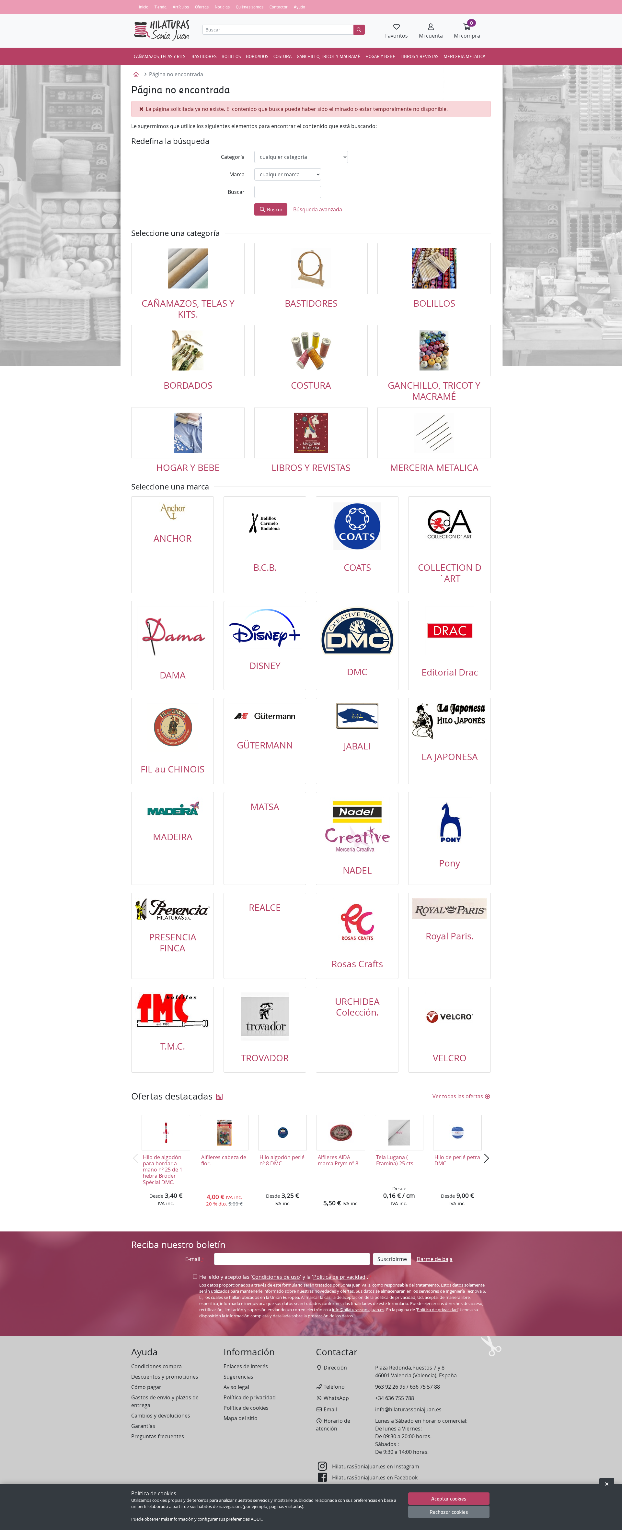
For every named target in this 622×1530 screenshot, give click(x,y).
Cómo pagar (146, 1387)
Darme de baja (435, 1259)
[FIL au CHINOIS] (172, 727)
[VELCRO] (449, 1016)
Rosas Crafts (357, 964)
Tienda (161, 7)
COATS (357, 567)
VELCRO (449, 1058)
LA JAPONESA (449, 757)
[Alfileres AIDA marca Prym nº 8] (341, 1132)
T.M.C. (172, 1046)
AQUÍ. (256, 1519)
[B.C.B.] (264, 526)
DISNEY (265, 666)
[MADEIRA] (172, 808)
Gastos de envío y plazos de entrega (165, 1401)
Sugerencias (238, 1376)
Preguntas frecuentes (157, 1436)
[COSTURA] (311, 350)
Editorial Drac (449, 672)
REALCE (265, 907)
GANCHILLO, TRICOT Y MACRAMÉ (328, 56)
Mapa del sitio (241, 1418)
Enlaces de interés (246, 1366)
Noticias (222, 7)
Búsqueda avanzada (317, 209)
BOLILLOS (231, 56)
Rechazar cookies (449, 1512)
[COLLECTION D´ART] (449, 526)
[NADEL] (357, 825)
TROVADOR (265, 1058)
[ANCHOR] (172, 511)
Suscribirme (392, 1259)
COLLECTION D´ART (449, 572)
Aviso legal (236, 1387)
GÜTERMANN (265, 745)
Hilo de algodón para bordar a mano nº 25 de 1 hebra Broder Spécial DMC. (162, 1170)
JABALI (357, 746)
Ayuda (299, 7)
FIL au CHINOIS (172, 769)
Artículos (181, 7)
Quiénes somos (249, 7)
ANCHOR (172, 538)
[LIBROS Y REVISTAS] (311, 433)
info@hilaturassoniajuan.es (358, 1309)
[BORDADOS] (188, 350)
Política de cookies (246, 1407)
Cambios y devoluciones (160, 1415)
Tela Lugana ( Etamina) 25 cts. (395, 1160)
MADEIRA (172, 837)
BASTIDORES (203, 56)
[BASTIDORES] (311, 268)
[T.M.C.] (172, 1010)
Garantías (143, 1426)
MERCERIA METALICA (464, 56)
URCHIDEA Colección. (357, 1006)
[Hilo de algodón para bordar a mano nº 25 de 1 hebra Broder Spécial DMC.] (166, 1132)
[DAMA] (172, 632)
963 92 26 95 (390, 1386)
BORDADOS (257, 56)
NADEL (357, 870)
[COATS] (357, 526)
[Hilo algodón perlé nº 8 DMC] (282, 1132)
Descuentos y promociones (164, 1376)
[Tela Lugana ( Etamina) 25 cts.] (399, 1132)
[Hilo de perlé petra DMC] (457, 1132)
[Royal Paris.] (449, 908)
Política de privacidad (339, 1276)
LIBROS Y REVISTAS (419, 56)
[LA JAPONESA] (449, 721)
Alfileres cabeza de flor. (223, 1160)
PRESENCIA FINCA (172, 942)
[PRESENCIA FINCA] (172, 909)
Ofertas (202, 7)
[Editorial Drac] (449, 630)
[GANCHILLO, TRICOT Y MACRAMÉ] (434, 350)
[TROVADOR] (264, 1016)
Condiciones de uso (276, 1276)
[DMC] (357, 630)
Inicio (143, 7)
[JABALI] (357, 716)
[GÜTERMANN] (264, 715)
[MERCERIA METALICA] (434, 433)
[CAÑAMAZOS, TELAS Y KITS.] (188, 268)
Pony (449, 863)
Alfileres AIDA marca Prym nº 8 (338, 1160)
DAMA (173, 675)
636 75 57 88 (425, 1386)
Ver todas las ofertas (458, 1096)
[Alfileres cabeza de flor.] (224, 1132)
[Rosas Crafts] (357, 922)
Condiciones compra (156, 1366)
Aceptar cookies (448, 1498)
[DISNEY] (264, 627)
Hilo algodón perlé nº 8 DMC (282, 1160)
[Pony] (449, 821)
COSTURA (282, 56)
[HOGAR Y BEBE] (188, 433)
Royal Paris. (450, 936)
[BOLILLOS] (434, 268)
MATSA (264, 807)
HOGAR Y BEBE (380, 56)
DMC (357, 672)
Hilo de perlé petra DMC (457, 1160)
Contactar (279, 7)
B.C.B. (265, 567)
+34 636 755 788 (394, 1398)
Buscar (274, 209)
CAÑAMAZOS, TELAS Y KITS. (160, 56)
